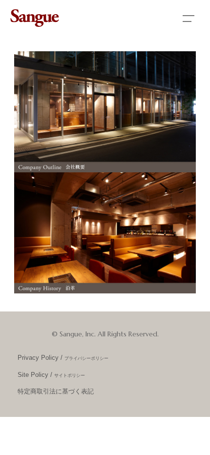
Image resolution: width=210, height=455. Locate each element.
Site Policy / (51, 375)
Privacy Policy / (63, 357)
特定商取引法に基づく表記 (56, 391)
